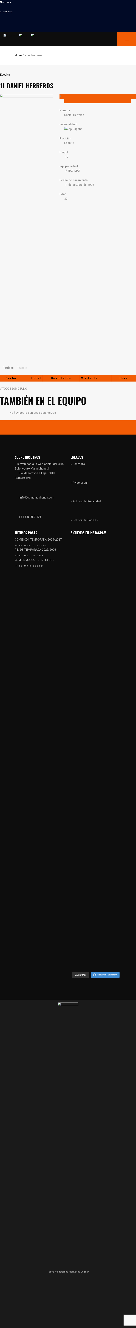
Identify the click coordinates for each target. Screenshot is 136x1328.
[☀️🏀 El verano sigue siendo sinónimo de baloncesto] (109, 596)
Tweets (22, 368)
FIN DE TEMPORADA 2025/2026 (35, 550)
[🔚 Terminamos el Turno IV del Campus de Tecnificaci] (83, 813)
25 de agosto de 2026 (30, 545)
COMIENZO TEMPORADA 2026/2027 (38, 540)
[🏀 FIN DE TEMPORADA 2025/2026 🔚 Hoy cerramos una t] (83, 649)
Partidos (8, 368)
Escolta (5, 75)
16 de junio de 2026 (29, 566)
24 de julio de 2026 (29, 556)
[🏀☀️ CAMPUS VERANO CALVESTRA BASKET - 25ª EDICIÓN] (109, 863)
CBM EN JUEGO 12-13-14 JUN (34, 560)
